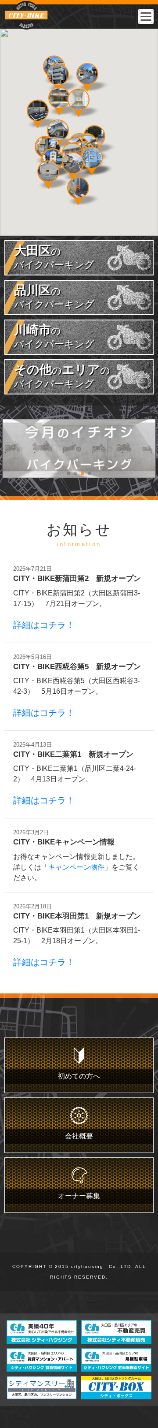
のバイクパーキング (54, 257)
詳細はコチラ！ (44, 625)
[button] (79, 100)
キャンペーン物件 (76, 867)
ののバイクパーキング (62, 376)
